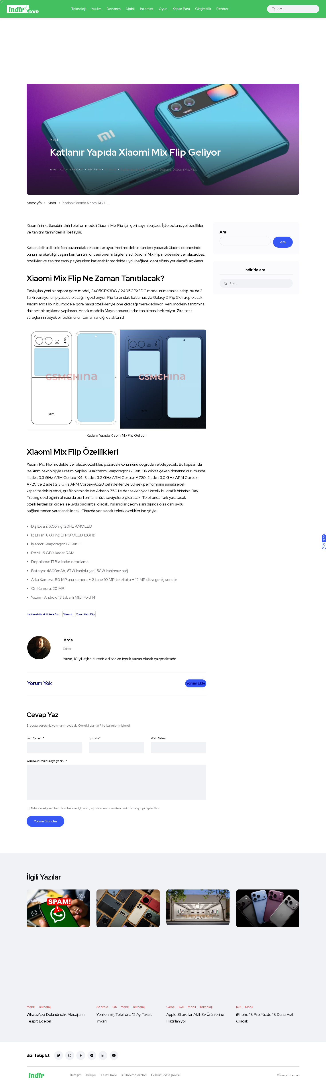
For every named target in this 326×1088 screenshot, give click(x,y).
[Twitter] (58, 1055)
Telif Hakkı (108, 1075)
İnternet (146, 8)
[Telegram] (91, 1055)
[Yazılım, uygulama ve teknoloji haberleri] (23, 8)
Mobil (130, 8)
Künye (91, 1075)
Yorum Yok (110, 169)
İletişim (76, 1075)
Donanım (114, 8)
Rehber (222, 8)
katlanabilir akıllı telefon (139, 169)
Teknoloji (78, 8)
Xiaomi (165, 169)
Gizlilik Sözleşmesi (165, 1075)
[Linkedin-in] (102, 1055)
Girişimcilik (203, 8)
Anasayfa (34, 203)
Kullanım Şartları (134, 1075)
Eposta (95, 738)
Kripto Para (181, 8)
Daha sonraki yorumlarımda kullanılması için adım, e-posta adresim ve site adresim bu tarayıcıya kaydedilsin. (95, 808)
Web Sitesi (158, 738)
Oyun (163, 8)
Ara (223, 232)
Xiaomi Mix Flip (184, 169)
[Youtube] (114, 1055)
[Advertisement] (163, 51)
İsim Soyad (35, 738)
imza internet (289, 1075)
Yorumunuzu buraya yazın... (47, 761)
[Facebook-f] (80, 1055)
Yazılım (96, 8)
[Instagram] (69, 1055)
